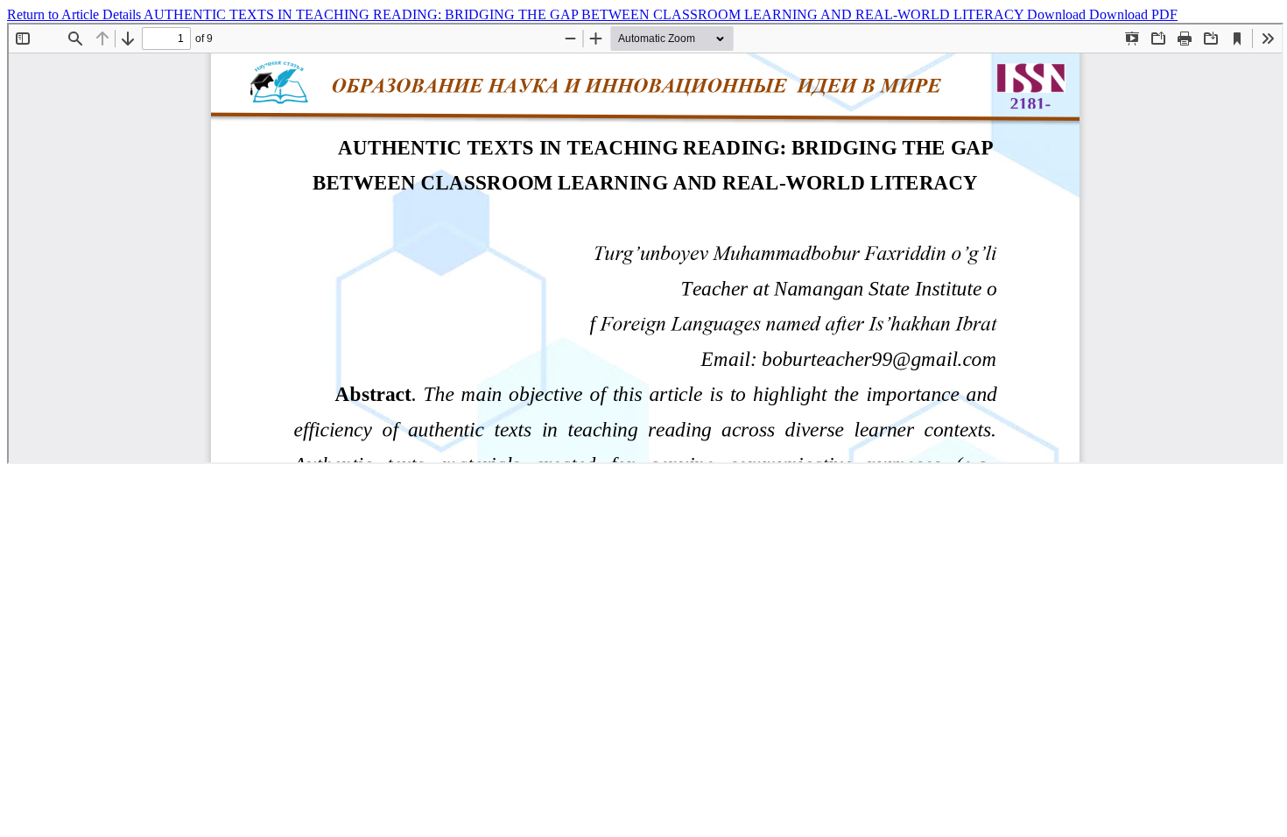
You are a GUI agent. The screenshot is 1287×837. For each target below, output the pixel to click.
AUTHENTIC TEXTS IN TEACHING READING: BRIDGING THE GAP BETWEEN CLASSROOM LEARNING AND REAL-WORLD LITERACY (585, 14)
